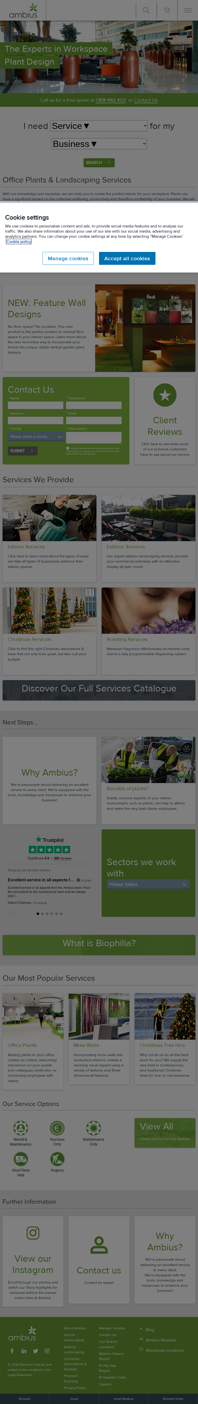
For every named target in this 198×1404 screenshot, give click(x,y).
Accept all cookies (127, 258)
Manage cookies (68, 258)
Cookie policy (18, 241)
